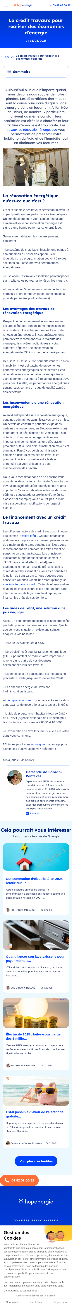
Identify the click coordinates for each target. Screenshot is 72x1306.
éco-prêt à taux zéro (20, 700)
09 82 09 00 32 (62, 5)
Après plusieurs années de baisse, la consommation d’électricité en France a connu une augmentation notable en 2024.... (35, 893)
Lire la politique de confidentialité (20, 1290)
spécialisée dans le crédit (19, 584)
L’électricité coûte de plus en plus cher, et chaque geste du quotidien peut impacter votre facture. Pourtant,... (34, 971)
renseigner (38, 744)
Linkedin (34, 813)
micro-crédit (29, 535)
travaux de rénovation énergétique (32, 130)
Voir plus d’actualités (36, 1161)
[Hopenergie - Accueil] (23, 7)
